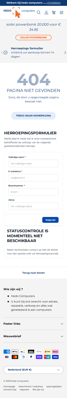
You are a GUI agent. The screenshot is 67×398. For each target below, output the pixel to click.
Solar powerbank (33, 37)
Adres (11, 200)
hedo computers (20, 381)
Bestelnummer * (16, 185)
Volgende (50, 219)
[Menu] (61, 12)
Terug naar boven (33, 272)
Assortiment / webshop (31, 386)
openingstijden (54, 386)
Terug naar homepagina (33, 115)
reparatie (24, 389)
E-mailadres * (15, 171)
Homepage (9, 386)
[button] (54, 12)
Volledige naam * (17, 157)
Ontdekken (54, 2)
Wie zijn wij (38, 389)
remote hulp (9, 389)
